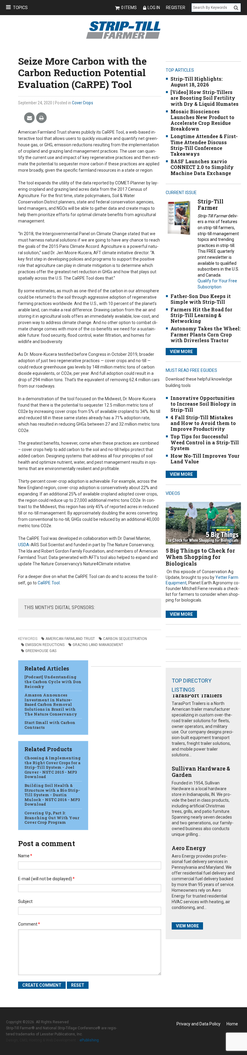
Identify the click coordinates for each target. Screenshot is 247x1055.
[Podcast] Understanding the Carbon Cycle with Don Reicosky (52, 681)
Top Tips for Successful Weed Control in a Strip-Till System (204, 442)
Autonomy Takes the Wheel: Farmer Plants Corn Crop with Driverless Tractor (205, 334)
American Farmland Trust (70, 639)
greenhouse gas (40, 651)
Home (232, 1023)
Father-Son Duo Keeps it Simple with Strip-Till (200, 299)
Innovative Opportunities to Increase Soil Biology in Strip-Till (203, 404)
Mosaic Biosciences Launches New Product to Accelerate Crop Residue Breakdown (202, 120)
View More (181, 351)
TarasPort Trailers (197, 695)
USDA (23, 544)
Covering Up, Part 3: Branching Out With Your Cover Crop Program (51, 817)
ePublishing (89, 1040)
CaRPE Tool (49, 582)
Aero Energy (189, 848)
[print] (41, 118)
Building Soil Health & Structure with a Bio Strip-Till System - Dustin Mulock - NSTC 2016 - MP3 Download (52, 795)
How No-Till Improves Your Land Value (204, 459)
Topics (20, 7)
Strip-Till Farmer (211, 205)
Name (25, 855)
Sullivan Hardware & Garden (201, 772)
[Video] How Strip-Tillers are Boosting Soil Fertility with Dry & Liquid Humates (204, 98)
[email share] (29, 118)
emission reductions (44, 645)
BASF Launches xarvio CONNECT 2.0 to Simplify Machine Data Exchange (202, 167)
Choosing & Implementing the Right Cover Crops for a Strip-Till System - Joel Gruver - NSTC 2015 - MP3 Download (52, 767)
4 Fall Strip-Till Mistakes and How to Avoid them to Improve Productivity (203, 423)
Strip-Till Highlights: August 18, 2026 (196, 82)
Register (175, 7)
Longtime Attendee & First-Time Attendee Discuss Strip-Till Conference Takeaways (204, 145)
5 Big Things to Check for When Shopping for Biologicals (200, 557)
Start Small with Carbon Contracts (49, 725)
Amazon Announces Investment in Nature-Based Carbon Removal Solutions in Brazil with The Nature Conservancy (50, 704)
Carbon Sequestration (125, 639)
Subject (25, 901)
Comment (29, 924)
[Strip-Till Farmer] (179, 217)
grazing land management (98, 645)
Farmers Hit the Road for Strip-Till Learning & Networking (201, 315)
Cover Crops (82, 102)
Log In (154, 7)
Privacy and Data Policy (198, 1023)
